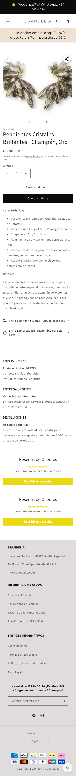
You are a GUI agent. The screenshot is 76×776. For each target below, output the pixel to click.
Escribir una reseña (38, 481)
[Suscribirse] (63, 701)
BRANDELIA (30, 768)
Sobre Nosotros (17, 645)
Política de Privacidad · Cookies (27, 663)
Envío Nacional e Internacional (27, 612)
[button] (8, 22)
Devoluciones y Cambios (23, 604)
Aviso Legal (15, 672)
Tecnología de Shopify (48, 768)
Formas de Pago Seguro (23, 654)
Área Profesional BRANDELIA (26, 621)
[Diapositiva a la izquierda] (29, 122)
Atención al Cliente (20, 595)
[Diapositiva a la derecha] (46, 122)
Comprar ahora (38, 198)
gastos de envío (33, 156)
